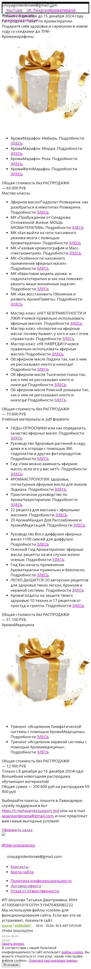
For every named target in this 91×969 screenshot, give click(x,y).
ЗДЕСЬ (17, 143)
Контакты (20, 866)
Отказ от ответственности (35, 890)
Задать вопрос (13, 943)
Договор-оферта (26, 885)
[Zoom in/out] (17, 936)
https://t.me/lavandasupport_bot (30, 810)
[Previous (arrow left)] (3, 940)
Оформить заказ (17, 829)
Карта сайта (22, 871)
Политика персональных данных (52, 960)
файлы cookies (72, 952)
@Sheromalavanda (18, 845)
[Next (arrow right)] (8, 940)
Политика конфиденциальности (41, 880)
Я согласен (11, 965)
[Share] (8, 936)
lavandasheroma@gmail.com (27, 815)
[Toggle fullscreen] (12, 936)
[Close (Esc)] (3, 936)
